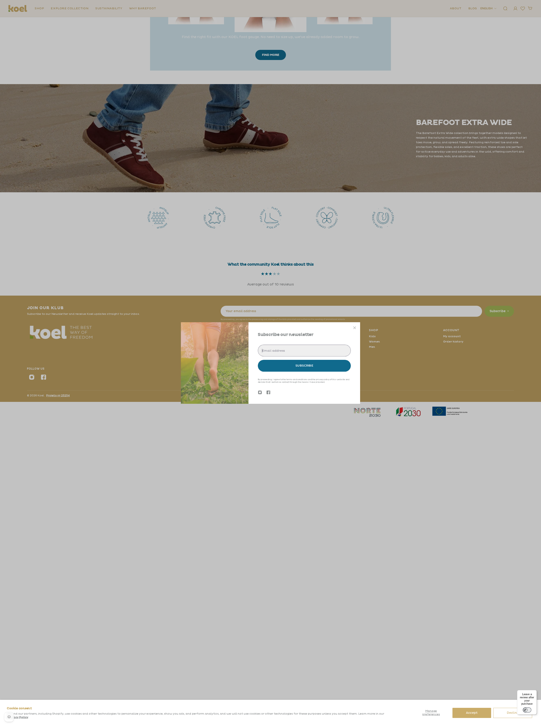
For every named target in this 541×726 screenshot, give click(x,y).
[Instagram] (260, 392)
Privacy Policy (17, 717)
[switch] (527, 709)
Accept (472, 713)
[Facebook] (268, 392)
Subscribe (304, 365)
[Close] (354, 328)
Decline (513, 713)
